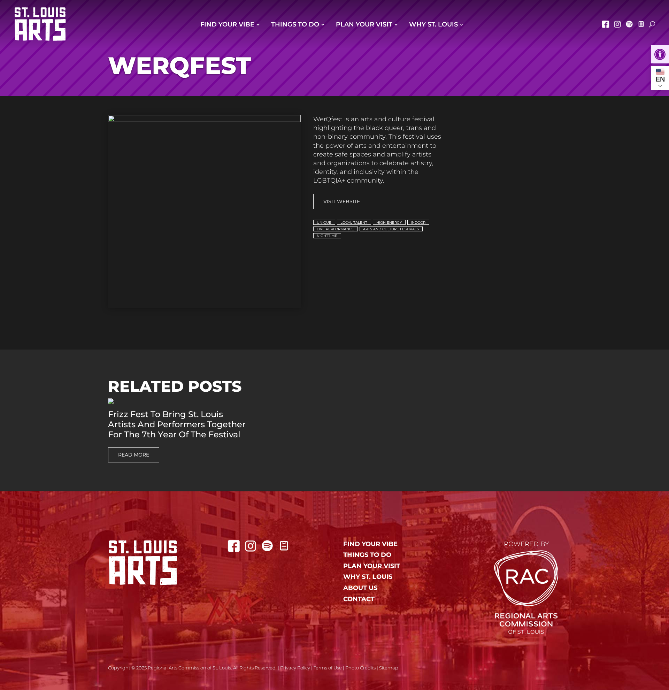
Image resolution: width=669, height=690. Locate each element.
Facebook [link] (605, 24)
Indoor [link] (418, 222)
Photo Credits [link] (360, 667)
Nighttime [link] (327, 236)
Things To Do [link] (295, 24)
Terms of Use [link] (328, 667)
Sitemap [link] (388, 667)
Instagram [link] (617, 24)
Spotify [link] (629, 24)
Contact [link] (359, 599)
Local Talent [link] (353, 222)
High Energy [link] (389, 222)
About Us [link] (360, 588)
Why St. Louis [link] (433, 24)
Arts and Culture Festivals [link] (391, 229)
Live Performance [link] (335, 229)
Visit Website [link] (341, 201)
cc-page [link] (641, 24)
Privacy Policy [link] (295, 667)
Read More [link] (133, 455)
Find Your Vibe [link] (227, 24)
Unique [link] (324, 222)
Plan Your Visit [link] (364, 24)
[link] (660, 54)
